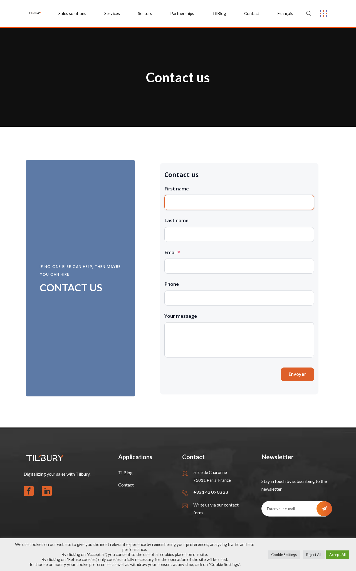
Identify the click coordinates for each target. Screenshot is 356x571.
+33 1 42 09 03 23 (210, 492)
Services (112, 13)
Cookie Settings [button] (284, 554)
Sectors (145, 13)
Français (285, 13)
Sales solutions (72, 13)
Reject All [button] (313, 554)
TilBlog (219, 13)
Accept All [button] (337, 554)
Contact (251, 13)
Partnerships (182, 13)
